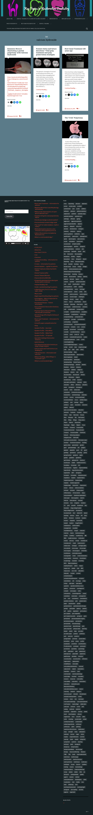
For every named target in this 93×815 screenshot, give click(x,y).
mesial (77, 540)
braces (74, 266)
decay (82, 349)
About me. (10, 18)
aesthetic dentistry (68, 216)
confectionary (81, 319)
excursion (84, 405)
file (75, 417)
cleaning (66, 304)
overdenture (75, 598)
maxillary (72, 535)
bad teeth (74, 251)
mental (65, 540)
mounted (74, 560)
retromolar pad (67, 694)
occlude (72, 573)
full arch (66, 435)
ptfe (65, 651)
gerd (65, 447)
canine (83, 284)
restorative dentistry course (70, 689)
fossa (83, 425)
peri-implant (67, 613)
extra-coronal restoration (70, 410)
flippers (78, 425)
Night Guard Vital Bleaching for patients (47, 296)
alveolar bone (73, 229)
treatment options (68, 769)
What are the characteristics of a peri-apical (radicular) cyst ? (46, 212)
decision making (68, 352)
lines (85, 515)
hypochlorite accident (77, 470)
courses (66, 334)
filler (65, 420)
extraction (80, 410)
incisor (65, 488)
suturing (66, 739)
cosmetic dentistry (74, 332)
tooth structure (67, 759)
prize (72, 641)
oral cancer (72, 588)
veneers (71, 777)
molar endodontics (82, 555)
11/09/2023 (38, 247)
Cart (36, 255)
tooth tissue (77, 762)
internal (66, 500)
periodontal (67, 618)
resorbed (74, 676)
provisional (67, 648)
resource (66, 679)
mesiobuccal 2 (67, 543)
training (66, 767)
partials (66, 608)
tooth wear (84, 762)
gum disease (67, 460)
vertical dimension (68, 779)
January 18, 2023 (13, 116)
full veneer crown (82, 440)
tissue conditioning (74, 752)
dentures (78, 367)
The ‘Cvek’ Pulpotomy (74, 118)
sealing (66, 709)
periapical (79, 616)
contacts (73, 327)
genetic (82, 445)
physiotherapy (76, 626)
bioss (73, 259)
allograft (72, 226)
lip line (65, 518)
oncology (78, 581)
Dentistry (66, 367)
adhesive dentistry (81, 211)
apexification (67, 236)
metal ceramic (81, 543)
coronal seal (73, 329)
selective (78, 709)
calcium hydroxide (80, 281)
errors (76, 400)
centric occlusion (74, 294)
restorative (66, 684)
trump (65, 772)
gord (78, 450)
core (78, 327)
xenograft (66, 789)
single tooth (67, 716)
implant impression (68, 480)
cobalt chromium (76, 307)
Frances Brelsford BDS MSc (43, 278)
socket (84, 719)
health (73, 462)
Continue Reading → (42, 89)
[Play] (6, 243)
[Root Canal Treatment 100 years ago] (75, 61)
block (72, 261)
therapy (66, 752)
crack (82, 334)
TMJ (69, 754)
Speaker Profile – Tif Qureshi (43, 335)
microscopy (83, 548)
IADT (73, 472)
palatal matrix (82, 601)
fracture (66, 427)
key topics (66, 508)
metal (74, 543)
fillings (75, 420)
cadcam (66, 281)
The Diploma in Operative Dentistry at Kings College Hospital (26, 28)
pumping (74, 656)
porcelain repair (68, 633)
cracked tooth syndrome (76, 337)
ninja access (67, 571)
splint (72, 726)
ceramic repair (73, 296)
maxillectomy (79, 535)
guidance (75, 455)
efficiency (78, 384)
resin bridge (67, 676)
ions (71, 503)
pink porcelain (76, 628)
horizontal (73, 465)
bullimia (66, 279)
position (76, 633)
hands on (82, 460)
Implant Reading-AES (41, 284)
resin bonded (67, 674)
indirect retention (79, 488)
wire (76, 784)
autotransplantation (69, 249)
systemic (74, 742)
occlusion (81, 578)
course (83, 332)
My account (38, 293)
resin (78, 671)
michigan (74, 545)
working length (81, 787)
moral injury (83, 558)
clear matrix (80, 304)
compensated (71, 309)
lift (81, 515)
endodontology (76, 395)
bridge (79, 266)
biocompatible (78, 254)
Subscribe (9, 216)
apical (65, 239)
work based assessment (69, 787)
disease (83, 374)
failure (65, 415)
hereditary (66, 465)
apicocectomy (81, 239)
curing (65, 347)
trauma (71, 767)
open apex (71, 583)
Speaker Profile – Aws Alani (43, 328)
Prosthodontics (12, 23)
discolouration (67, 374)
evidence (66, 405)
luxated (66, 523)
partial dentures (68, 606)
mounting (81, 560)
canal (69, 284)
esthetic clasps (83, 400)
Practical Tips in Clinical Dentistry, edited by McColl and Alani (45, 311)
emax (65, 387)
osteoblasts (67, 596)
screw (78, 706)
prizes (77, 641)
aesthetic (74, 213)
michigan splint (82, 545)
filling (69, 420)
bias (84, 251)
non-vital (74, 571)
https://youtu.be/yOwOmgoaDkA (17, 77)
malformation (75, 525)
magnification (78, 523)
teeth (71, 744)
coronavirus (80, 329)
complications (74, 314)
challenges (81, 296)
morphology (67, 560)
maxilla (66, 535)
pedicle (69, 611)
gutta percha (75, 460)
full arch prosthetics (75, 435)
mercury (71, 540)
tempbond (77, 744)
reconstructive (76, 659)
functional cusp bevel (75, 442)
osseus (84, 593)
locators (66, 520)
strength (70, 731)
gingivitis (72, 450)
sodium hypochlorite (69, 724)
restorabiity (80, 679)
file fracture (81, 417)
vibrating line (78, 779)
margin (76, 530)
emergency (79, 387)
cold (65, 309)
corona (83, 327)
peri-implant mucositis (69, 616)
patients (84, 608)
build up (79, 276)
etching (76, 402)
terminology (79, 749)
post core (70, 636)
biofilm (73, 256)
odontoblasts (67, 581)
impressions (83, 485)
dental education (68, 359)
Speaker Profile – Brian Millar (43, 330)
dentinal (78, 364)
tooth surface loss (77, 759)
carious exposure (68, 291)
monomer (75, 558)
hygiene (75, 467)
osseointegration (76, 593)
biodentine (66, 256)
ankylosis (72, 231)
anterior (79, 231)
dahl (73, 349)
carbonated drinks (68, 289)
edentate (79, 382)
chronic (72, 299)
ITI (64, 505)
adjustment (67, 213)
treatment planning (79, 769)
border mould (67, 266)
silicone (79, 714)
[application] (17, 235)
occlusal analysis (68, 576)
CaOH (75, 286)
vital (73, 782)
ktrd (74, 513)
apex (83, 234)
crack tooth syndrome (69, 339)
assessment (80, 241)
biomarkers (67, 259)
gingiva (83, 447)
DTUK (74, 379)
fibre (65, 417)
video (84, 779)
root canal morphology (69, 701)
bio (65, 254)
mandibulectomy (68, 530)
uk (84, 772)
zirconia (81, 789)
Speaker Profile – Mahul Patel (44, 333)
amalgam (81, 229)
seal (83, 706)
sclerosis (73, 706)
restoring (66, 691)
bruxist (65, 276)
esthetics (66, 402)
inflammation (80, 490)
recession (80, 656)
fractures (66, 432)
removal (81, 666)
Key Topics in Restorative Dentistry (46, 8)
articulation (72, 241)
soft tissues (67, 726)
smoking (71, 719)
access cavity (72, 206)
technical (66, 744)
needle (73, 568)
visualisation (67, 782)
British (65, 269)
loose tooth (79, 520)
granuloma (73, 452)
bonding (76, 264)
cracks (85, 337)
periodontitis (67, 623)
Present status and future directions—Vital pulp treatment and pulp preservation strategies (46, 52)
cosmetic (66, 332)
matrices (66, 533)
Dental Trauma (44, 23)
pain (76, 601)
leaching (66, 515)
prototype (76, 646)
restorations (82, 681)
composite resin (79, 317)
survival (82, 736)
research (73, 671)
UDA (81, 772)
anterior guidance (68, 234)
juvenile (73, 505)
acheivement (67, 208)
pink (83, 626)
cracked (66, 337)
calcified (72, 281)
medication (81, 538)
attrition (76, 246)
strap (65, 731)
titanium (83, 752)
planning (84, 628)
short (65, 714)
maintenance (67, 525)
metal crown (67, 545)
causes (75, 291)
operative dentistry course (77, 586)
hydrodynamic (67, 467)
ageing (78, 218)
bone (81, 264)
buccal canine (72, 276)
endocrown (77, 389)
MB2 (65, 538)
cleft (86, 304)
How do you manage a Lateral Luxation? (46, 220)
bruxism (81, 274)
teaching (80, 742)
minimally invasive (76, 553)
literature (71, 518)
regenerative (75, 661)
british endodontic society (75, 269)
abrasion (78, 203)
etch (71, 402)
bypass (77, 279)
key (86, 505)
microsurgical (76, 550)
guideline (71, 457)
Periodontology (80, 18)
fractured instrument (69, 430)
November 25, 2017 (71, 180)
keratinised (80, 505)
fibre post (70, 417)
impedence (66, 477)
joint (68, 505)
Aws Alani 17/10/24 (40, 252)
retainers (79, 691)
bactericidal (67, 251)
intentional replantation (80, 495)
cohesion (85, 307)
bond (65, 264)
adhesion (66, 211)
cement (66, 294)
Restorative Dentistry (28, 23)
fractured (72, 427)
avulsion (78, 249)
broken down (67, 274)
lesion (77, 515)
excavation (77, 405)
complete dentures (75, 312)
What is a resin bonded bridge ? (44, 237)
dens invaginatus (68, 357)
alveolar (66, 229)
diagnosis (80, 369)
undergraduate (74, 774)
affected (73, 218)
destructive (66, 369)
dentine (84, 364)
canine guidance (68, 286)
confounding (67, 322)
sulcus (82, 734)
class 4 (70, 301)
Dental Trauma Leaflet (41, 273)
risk (76, 699)
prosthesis (74, 643)
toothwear (66, 764)
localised (78, 518)
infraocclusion (76, 493)
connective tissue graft (79, 324)
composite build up (68, 317)
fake (70, 415)
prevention (66, 641)
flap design (66, 425)
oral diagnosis (80, 588)
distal (65, 377)
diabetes (73, 369)
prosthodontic (82, 643)
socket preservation (69, 721)
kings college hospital (76, 508)
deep (75, 352)
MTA (65, 563)
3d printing (71, 203)
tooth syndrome (68, 762)
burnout (72, 279)
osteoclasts (74, 596)
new (78, 568)
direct (81, 372)
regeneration (67, 661)
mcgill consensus (72, 538)
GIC (78, 447)
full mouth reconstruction (70, 440)
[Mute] (25, 243)
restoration (74, 681)
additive (84, 208)
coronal (66, 329)
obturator (66, 573)
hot (79, 465)
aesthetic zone (78, 216)
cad (82, 279)
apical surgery (72, 239)
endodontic (67, 392)
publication (70, 651)
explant (66, 407)
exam (71, 405)
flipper (73, 425)
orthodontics (67, 593)
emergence (71, 387)
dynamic (79, 379)
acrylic (78, 208)
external (72, 407)
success (72, 734)
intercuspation (74, 498)
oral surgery (73, 591)
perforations (83, 611)
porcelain (80, 631)
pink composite (67, 628)
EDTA (85, 382)
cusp (75, 347)
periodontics (79, 621)
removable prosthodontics (70, 666)
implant (73, 477)
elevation (84, 384)
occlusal (78, 573)
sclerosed (66, 706)
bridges (85, 266)
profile (82, 641)
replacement (67, 669)
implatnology (67, 485)
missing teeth (67, 555)
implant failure (80, 477)
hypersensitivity (83, 467)
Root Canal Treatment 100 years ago (75, 50)
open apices (79, 583)
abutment (84, 203)
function (66, 442)
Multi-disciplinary (72, 563)
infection (72, 490)
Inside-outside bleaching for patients (46, 287)
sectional (72, 709)
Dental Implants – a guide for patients (46, 266)
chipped (66, 299)
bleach (84, 259)
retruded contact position (70, 696)
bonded (70, 264)
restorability (67, 681)
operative (66, 586)
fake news (75, 415)
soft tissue (78, 724)
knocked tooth (67, 513)
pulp (76, 651)
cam (65, 284)
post (65, 636)
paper (65, 603)
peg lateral (75, 611)
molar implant (67, 558)
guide (81, 455)
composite (82, 314)
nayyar (81, 565)
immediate (73, 475)
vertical (77, 777)
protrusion (82, 646)
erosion (66, 397)
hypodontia (67, 472)
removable (75, 664)
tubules (70, 772)
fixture (65, 422)
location (84, 518)
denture (72, 367)
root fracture (67, 704)
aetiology (66, 218)
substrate (66, 734)
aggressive (66, 221)
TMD (65, 754)
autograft (82, 246)
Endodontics (53, 18)
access (65, 206)
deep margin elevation (69, 354)
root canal (80, 699)
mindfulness (67, 553)
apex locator (75, 236)
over (69, 598)
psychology (81, 648)
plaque (65, 631)
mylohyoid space (68, 565)
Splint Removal (39, 342)
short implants (72, 714)
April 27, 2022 (41, 110)
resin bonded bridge (77, 674)
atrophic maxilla (76, 244)
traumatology (78, 767)
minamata (83, 550)
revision (66, 699)
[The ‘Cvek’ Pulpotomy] (75, 129)
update (81, 774)
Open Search (86, 28)
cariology (82, 289)
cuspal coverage (82, 347)
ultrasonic (66, 774)
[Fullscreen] (28, 243)
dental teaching (68, 362)
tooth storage (74, 757)
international (73, 500)
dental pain (76, 359)
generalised (75, 445)
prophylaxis (67, 643)
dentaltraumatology (69, 364)
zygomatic (72, 792)
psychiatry (74, 648)
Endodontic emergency (77, 392)
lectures (72, 515)
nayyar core (67, 568)
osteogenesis (82, 596)
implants (66, 483)
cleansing (72, 304)
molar (74, 555)
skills (83, 716)
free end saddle (74, 432)
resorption (80, 676)
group (85, 452)
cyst (69, 349)
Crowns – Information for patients (45, 264)
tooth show (66, 757)
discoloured (76, 374)
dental (75, 357)
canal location (76, 284)
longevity (72, 520)
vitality (78, 782)
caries (76, 289)
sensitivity (66, 711)
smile (65, 719)
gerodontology (72, 447)
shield (85, 711)
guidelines (78, 457)
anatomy (66, 231)
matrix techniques (79, 533)
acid (73, 208)
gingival (66, 450)
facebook (73, 412)
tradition (84, 764)
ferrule (82, 415)
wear (65, 784)
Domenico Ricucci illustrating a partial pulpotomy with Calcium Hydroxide (17, 52)
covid (71, 334)
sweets (76, 739)
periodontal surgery (69, 621)
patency (79, 608)
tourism (78, 764)
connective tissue (68, 324)
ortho (79, 591)
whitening (70, 784)
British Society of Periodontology (72, 271)
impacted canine (82, 475)
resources (72, 679)
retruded (75, 694)
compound (66, 319)
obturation (81, 571)
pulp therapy (67, 656)
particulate (72, 608)
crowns (81, 344)
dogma (77, 377)
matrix (71, 533)
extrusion (66, 412)
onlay (84, 581)
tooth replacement (81, 754)
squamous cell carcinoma (70, 729)
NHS (82, 568)
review (79, 696)
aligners (66, 226)
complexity (66, 314)
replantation (81, 669)
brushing (74, 274)
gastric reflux (67, 445)
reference (84, 659)
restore (81, 689)
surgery (66, 736)
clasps (76, 299)
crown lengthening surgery (70, 344)
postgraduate (67, 638)
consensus (66, 327)
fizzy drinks (77, 422)
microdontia (67, 548)
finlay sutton (82, 420)
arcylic (65, 241)
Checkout (38, 257)
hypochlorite (67, 470)
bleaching (66, 261)
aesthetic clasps (82, 213)
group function (67, 455)
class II (84, 301)
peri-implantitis (76, 613)
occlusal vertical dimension (70, 578)
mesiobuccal (84, 540)
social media (78, 719)
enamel (66, 389)
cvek (65, 349)
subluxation (82, 731)
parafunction (72, 603)
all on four (78, 226)
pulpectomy (82, 651)
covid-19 (76, 334)
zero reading (74, 789)
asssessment (67, 244)
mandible (75, 528)
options (66, 588)
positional (82, 633)
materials (82, 530)
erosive (71, 397)
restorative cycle (75, 684)
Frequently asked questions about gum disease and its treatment (46, 281)
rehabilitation (67, 664)
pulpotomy (82, 653)
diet (77, 372)
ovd (65, 598)
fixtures (71, 422)
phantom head (67, 626)
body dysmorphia (79, 261)
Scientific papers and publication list (45, 323)
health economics (81, 462)
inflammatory (67, 493)
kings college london (69, 510)
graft (85, 450)
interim (82, 498)
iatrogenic (78, 472)
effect (72, 384)
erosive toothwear (68, 400)
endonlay (84, 395)
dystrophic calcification (69, 382)
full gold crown (67, 437)
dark (77, 349)
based (79, 251)
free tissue (82, 432)
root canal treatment (82, 701)
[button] (17, 235)
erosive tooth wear (79, 397)
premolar (75, 638)
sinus (73, 716)
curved (70, 347)
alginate (80, 224)
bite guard (78, 259)
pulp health (75, 653)
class (81, 299)
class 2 (65, 301)
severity (80, 711)
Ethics (81, 402)
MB (85, 535)
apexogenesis (83, 236)
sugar (77, 734)
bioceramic (70, 254)
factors (85, 412)
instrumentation (68, 495)
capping (80, 286)
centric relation (83, 294)
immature (66, 475)
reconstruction (67, 659)
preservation (82, 638)
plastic (70, 631)
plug (75, 631)
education (66, 384)
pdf (65, 611)
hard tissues (67, 462)
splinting (78, 726)
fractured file (80, 427)
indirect (71, 488)
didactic (72, 372)
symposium (67, 742)
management (67, 528)
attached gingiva (68, 246)
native (75, 565)
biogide (79, 256)
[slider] (16, 243)
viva (83, 782)
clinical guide (67, 307)
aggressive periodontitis (70, 224)
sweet (71, 739)
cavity (80, 291)
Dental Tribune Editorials (42, 275)
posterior (76, 636)
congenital (75, 322)
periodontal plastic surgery (78, 618)
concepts (73, 319)
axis (83, 249)
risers (71, 699)
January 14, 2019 (70, 108)
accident (79, 206)
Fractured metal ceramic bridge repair (46, 222)
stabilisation (81, 729)
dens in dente (80, 354)
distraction (71, 377)
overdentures (83, 598)
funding (84, 442)
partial (78, 603)
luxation (71, 523)
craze (78, 339)
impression (75, 485)
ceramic (66, 296)
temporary (66, 747)
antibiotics (77, 234)
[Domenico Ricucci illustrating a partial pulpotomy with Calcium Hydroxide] (18, 66)
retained (73, 691)
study (76, 731)
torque (72, 764)
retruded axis (83, 694)
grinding (80, 452)
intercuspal (66, 498)
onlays (65, 583)
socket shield (79, 721)
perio (85, 616)
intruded (80, 500)
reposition (66, 671)
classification (77, 301)
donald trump (67, 379)
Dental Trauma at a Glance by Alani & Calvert (31, 18)
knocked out (79, 510)
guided (65, 457)
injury (83, 493)
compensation (80, 309)
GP (81, 450)
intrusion (66, 503)
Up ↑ (87, 811)
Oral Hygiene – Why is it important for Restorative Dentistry (46, 299)
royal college (75, 704)
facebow (79, 412)
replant (74, 669)
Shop (36, 325)
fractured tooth (80, 430)
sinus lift (78, 716)
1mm (65, 203)
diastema (66, 372)
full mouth (75, 437)
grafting (66, 452)
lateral (85, 513)
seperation (73, 711)
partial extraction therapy (80, 606)
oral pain (66, 591)
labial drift (79, 513)
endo (71, 389)
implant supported (74, 483)
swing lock (82, 739)
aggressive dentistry (76, 221)
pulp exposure (67, 653)
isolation (83, 503)
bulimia (85, 276)
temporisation (74, 747)
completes (84, 312)
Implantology (66, 18)
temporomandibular (69, 749)
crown (82, 339)
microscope (75, 548)
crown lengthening (68, 342)
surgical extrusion (74, 736)
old (73, 581)
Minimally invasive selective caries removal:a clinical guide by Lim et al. (45, 229)
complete (66, 312)
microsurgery (67, 550)
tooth (73, 754)
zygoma (66, 792)
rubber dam (83, 704)
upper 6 (66, 777)
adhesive (73, 211)
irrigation (76, 503)
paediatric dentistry (68, 601)
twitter (76, 772)
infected (66, 490)
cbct (85, 291)
